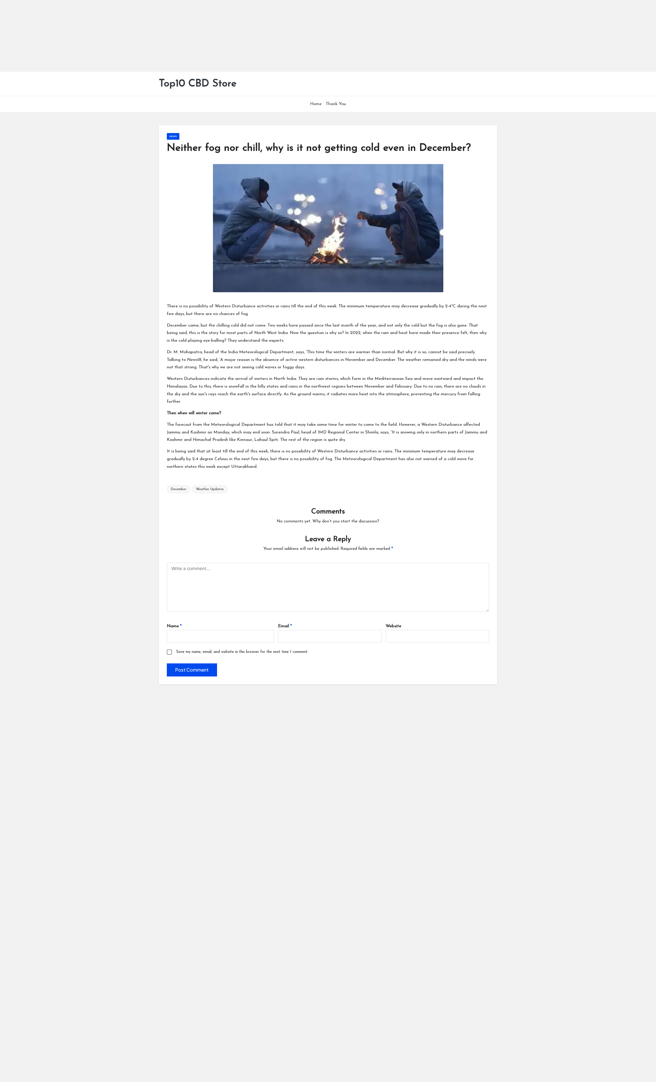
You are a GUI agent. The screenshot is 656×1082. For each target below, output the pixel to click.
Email (285, 626)
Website (393, 626)
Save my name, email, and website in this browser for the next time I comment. (242, 652)
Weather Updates (210, 489)
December (178, 489)
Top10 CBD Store (198, 84)
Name (174, 626)
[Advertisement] (154, 36)
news (173, 136)
